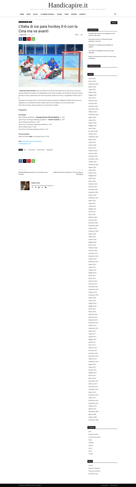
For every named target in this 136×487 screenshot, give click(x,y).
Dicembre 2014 (93, 386)
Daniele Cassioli (93, 434)
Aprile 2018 (92, 309)
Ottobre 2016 (93, 359)
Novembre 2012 (93, 400)
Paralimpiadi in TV (25, 144)
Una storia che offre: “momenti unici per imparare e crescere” (100, 40)
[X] (25, 39)
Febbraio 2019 (93, 281)
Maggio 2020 (92, 242)
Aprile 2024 (92, 128)
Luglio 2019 (92, 267)
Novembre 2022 (93, 159)
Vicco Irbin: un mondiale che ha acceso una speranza (101, 51)
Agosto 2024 (92, 117)
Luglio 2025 (92, 89)
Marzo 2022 (92, 181)
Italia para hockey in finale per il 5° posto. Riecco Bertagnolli (68, 173)
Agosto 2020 (92, 234)
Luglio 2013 (92, 398)
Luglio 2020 (92, 237)
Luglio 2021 (92, 203)
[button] (115, 14)
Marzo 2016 (92, 378)
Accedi (91, 465)
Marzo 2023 (92, 148)
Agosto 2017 (92, 331)
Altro (90, 431)
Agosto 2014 (92, 392)
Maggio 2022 (92, 175)
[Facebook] (20, 39)
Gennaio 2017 (93, 350)
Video (67, 14)
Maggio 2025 (92, 95)
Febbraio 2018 (93, 314)
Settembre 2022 (93, 164)
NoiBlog (91, 443)
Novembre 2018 (93, 289)
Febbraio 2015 (93, 384)
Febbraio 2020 (93, 248)
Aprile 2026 (92, 78)
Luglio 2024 (92, 120)
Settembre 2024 (93, 114)
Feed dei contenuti (94, 468)
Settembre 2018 (93, 295)
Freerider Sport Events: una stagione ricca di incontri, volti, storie (102, 34)
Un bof (59, 14)
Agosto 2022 (92, 167)
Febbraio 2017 (93, 348)
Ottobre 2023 (93, 134)
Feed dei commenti (94, 471)
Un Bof (91, 454)
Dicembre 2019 (93, 253)
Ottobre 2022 (93, 162)
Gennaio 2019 (93, 284)
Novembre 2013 (93, 395)
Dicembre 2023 (93, 131)
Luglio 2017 (92, 334)
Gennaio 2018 (93, 317)
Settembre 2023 (93, 137)
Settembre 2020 (93, 231)
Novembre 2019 (93, 256)
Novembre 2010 (93, 403)
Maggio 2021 (92, 209)
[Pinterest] (29, 39)
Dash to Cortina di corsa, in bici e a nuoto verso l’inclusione (102, 57)
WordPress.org (93, 474)
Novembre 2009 (93, 411)
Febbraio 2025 (93, 101)
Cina (25, 149)
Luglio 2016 (92, 367)
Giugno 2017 (92, 336)
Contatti (82, 14)
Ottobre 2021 (93, 195)
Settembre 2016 (93, 361)
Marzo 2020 (92, 245)
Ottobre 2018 (93, 292)
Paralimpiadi (49, 149)
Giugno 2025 (92, 92)
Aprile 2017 (92, 342)
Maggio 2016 (92, 373)
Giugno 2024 (92, 123)
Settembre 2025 (93, 84)
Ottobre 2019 (93, 259)
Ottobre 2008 (93, 417)
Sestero (74, 14)
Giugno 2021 (92, 206)
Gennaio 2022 (93, 187)
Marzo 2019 (92, 278)
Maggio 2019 (92, 273)
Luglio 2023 (92, 142)
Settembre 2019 (93, 262)
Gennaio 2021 (93, 220)
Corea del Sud (31, 149)
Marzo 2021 (92, 214)
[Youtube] (46, 187)
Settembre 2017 (93, 328)
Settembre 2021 (93, 198)
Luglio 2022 (92, 170)
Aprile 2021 (92, 212)
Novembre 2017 (93, 323)
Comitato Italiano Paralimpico (32, 141)
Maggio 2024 (92, 125)
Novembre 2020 (93, 225)
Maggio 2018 (92, 306)
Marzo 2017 (92, 345)
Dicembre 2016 (93, 353)
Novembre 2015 (93, 381)
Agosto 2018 (92, 298)
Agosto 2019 (92, 264)
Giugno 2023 (92, 145)
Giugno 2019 (92, 270)
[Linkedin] (39, 187)
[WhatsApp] (33, 39)
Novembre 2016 (93, 356)
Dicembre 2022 (93, 156)
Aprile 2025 (92, 98)
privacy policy (104, 485)
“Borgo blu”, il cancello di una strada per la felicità (101, 46)
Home (22, 14)
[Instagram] (36, 187)
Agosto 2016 (92, 364)
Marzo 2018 (92, 311)
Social (35, 14)
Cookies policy (113, 485)
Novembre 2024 (93, 109)
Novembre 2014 (93, 389)
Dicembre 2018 (93, 286)
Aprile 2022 (92, 178)
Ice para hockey (40, 149)
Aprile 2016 (92, 375)
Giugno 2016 (92, 370)
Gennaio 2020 (93, 250)
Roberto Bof (23, 34)
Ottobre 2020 (93, 228)
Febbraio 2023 (93, 150)
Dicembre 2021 (93, 189)
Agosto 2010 (92, 409)
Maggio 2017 (92, 339)
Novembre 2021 (93, 192)
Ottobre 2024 (93, 112)
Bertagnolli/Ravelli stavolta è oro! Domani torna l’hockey (33, 173)
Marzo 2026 (92, 81)
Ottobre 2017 (93, 325)
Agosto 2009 (92, 414)
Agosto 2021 (92, 200)
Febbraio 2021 (93, 217)
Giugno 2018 (92, 303)
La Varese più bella (47, 14)
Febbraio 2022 (93, 184)
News (90, 440)
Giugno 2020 (92, 239)
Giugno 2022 (92, 173)
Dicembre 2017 (93, 320)
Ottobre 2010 (93, 406)
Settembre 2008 (93, 420)
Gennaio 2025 (93, 103)
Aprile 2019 (92, 275)
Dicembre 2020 (93, 223)
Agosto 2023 (92, 139)
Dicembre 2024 (93, 106)
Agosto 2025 (92, 87)
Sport (28, 14)
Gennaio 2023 (93, 153)
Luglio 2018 (92, 300)
